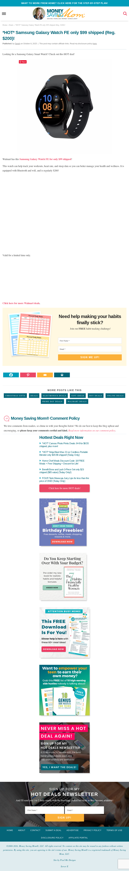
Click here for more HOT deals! (64, 488)
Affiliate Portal (78, 838)
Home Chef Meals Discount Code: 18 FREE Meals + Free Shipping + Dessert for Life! (61, 462)
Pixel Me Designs (68, 860)
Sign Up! (64, 817)
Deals (34, 395)
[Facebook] (11, 375)
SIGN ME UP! (89, 357)
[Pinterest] (28, 375)
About (21, 830)
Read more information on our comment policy (91, 430)
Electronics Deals (54, 395)
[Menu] (4, 13)
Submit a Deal (53, 830)
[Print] (62, 375)
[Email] (45, 375)
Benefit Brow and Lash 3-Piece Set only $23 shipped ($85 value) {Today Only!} (61, 471)
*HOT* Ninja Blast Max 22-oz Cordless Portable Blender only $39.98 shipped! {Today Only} (63, 453)
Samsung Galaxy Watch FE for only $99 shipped (45, 159)
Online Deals (115, 395)
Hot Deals (95, 395)
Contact (35, 830)
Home (10, 830)
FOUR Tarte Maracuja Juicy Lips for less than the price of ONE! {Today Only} (64, 479)
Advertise (73, 830)
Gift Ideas (77, 395)
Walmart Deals (77, 401)
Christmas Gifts (15, 395)
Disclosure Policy (52, 838)
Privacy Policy (92, 830)
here (95, 44)
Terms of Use (114, 830)
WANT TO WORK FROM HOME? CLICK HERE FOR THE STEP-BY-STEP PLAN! (64, 3)
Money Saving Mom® (66, 13)
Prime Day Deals (52, 401)
